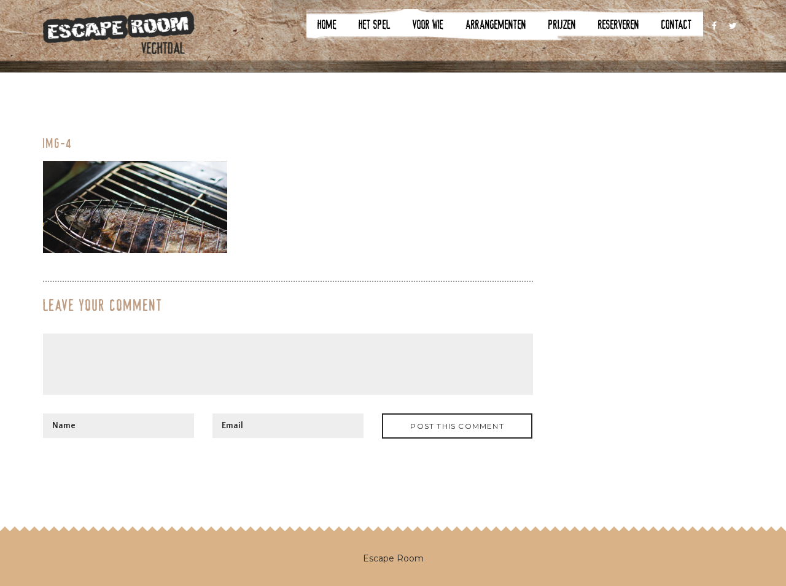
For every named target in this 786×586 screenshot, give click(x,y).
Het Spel (375, 24)
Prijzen (562, 24)
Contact (676, 24)
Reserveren (618, 24)
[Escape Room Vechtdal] (119, 38)
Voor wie (428, 24)
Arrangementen (495, 24)
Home (327, 24)
